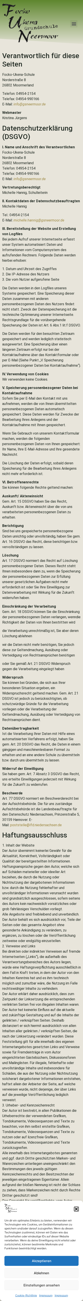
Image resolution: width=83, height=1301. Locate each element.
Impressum (45, 1295)
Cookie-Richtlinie (26, 1295)
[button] (76, 1209)
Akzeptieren (41, 1261)
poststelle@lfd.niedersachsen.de (36, 825)
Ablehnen (41, 1273)
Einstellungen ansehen (41, 1285)
